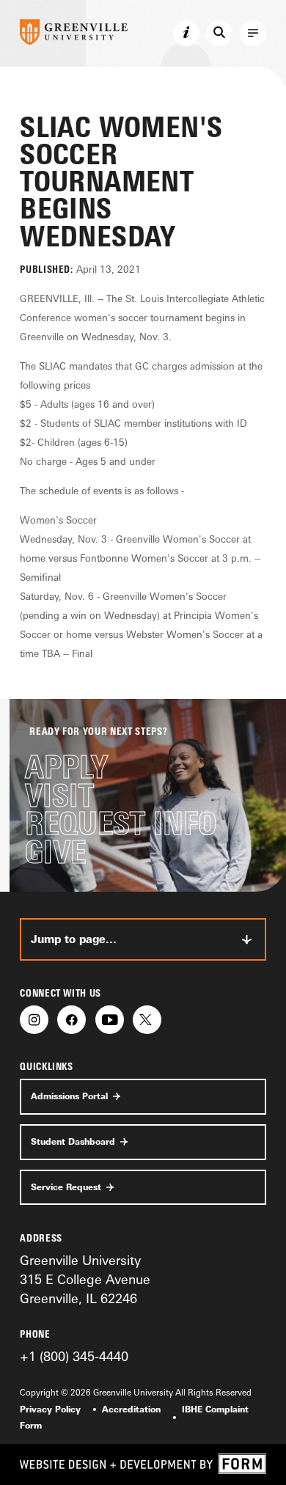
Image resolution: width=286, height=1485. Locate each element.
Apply (66, 767)
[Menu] (253, 34)
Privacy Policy (50, 1409)
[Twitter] (147, 1019)
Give (55, 852)
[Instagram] (34, 1019)
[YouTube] (109, 1019)
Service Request (66, 1187)
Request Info (120, 824)
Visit (59, 796)
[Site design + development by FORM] (143, 1464)
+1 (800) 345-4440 (74, 1356)
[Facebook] (71, 1019)
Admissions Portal (69, 1096)
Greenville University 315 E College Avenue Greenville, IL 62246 (85, 1279)
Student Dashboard (73, 1142)
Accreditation (131, 1409)
